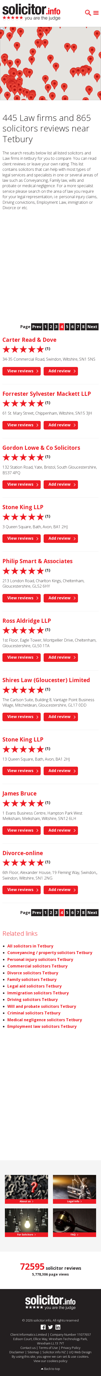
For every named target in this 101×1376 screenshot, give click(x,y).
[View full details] (74, 1222)
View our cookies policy (50, 1361)
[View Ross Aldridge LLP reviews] (23, 629)
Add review (60, 371)
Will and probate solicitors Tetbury (41, 1006)
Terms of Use (48, 1347)
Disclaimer (16, 1352)
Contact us (28, 1347)
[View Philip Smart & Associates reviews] (23, 570)
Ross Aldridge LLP (26, 620)
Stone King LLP (22, 507)
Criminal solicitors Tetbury (33, 1013)
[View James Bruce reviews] (23, 802)
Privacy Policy (70, 1347)
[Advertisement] (50, 266)
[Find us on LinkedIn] (58, 1327)
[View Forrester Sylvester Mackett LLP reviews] (23, 403)
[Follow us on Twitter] (50, 1327)
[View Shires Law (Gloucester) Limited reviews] (23, 689)
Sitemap (33, 1352)
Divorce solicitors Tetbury (32, 973)
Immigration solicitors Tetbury (38, 993)
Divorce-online (22, 853)
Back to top (52, 1368)
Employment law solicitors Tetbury (41, 1026)
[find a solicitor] (50, 1302)
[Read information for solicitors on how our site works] (26, 1222)
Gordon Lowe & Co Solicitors (41, 448)
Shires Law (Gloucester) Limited (46, 680)
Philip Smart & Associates (37, 561)
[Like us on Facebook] (43, 1327)
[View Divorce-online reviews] (23, 862)
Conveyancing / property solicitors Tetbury (49, 952)
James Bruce (19, 793)
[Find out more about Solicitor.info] (26, 1189)
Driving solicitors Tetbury (32, 999)
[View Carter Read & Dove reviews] (23, 349)
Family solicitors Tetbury (31, 979)
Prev (36, 326)
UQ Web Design (80, 1352)
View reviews (20, 371)
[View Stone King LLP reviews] (23, 516)
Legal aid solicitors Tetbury (34, 986)
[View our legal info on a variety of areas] (74, 1189)
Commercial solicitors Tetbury (37, 966)
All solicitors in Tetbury (30, 946)
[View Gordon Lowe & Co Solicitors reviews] (23, 457)
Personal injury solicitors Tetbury (40, 959)
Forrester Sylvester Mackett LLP (46, 394)
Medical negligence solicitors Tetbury (44, 1019)
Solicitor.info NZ (54, 1352)
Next (92, 326)
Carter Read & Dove (29, 340)
